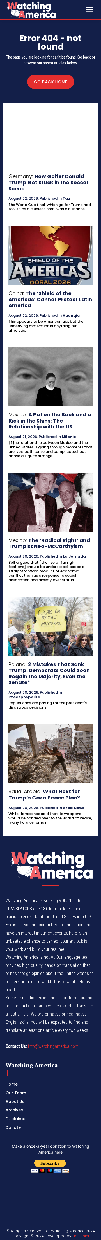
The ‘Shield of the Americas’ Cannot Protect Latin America (50, 299)
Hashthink (81, 1236)
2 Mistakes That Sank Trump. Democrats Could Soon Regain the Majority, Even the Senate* (49, 673)
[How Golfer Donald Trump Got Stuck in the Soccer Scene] (50, 138)
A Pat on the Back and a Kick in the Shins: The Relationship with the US (49, 420)
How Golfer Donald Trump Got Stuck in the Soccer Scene (48, 182)
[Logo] (45, 9)
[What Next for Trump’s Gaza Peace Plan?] (50, 753)
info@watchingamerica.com (53, 1046)
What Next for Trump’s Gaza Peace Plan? (44, 794)
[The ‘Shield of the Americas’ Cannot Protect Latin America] (50, 255)
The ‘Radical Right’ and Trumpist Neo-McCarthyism (49, 543)
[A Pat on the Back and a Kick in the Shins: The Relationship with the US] (50, 376)
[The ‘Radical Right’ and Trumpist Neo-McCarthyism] (50, 502)
